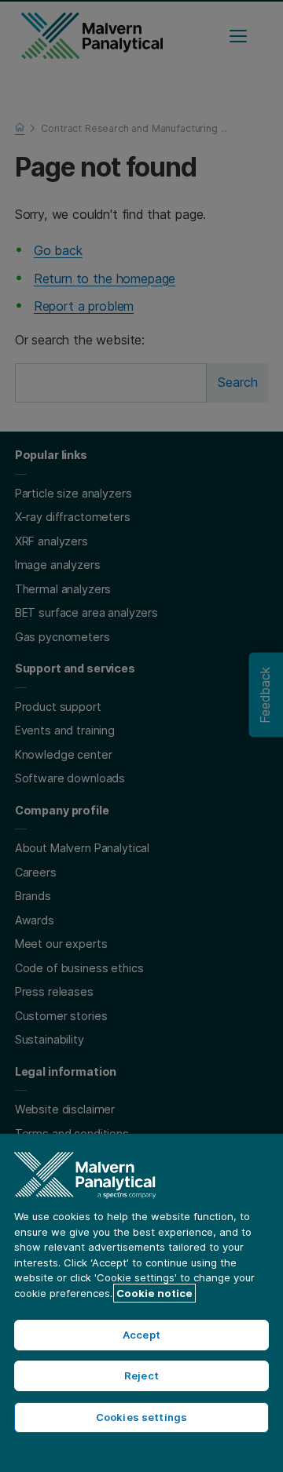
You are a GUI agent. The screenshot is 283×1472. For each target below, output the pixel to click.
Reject (141, 1375)
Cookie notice (154, 1293)
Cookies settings (141, 1417)
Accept (141, 1334)
